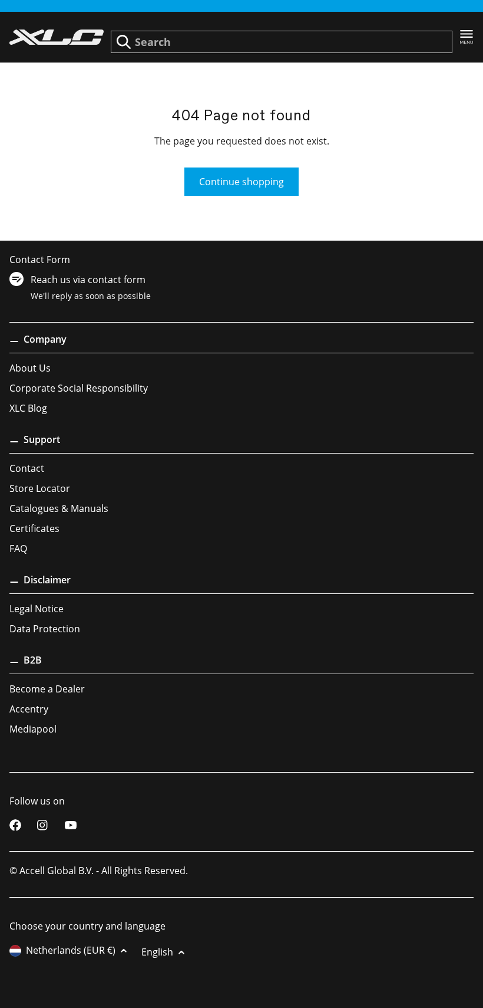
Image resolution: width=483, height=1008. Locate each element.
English (157, 951)
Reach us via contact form (88, 279)
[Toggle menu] (466, 37)
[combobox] (281, 42)
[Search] (124, 42)
